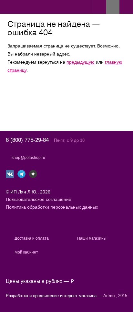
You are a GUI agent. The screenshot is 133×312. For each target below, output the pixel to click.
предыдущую (80, 62)
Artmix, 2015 (115, 295)
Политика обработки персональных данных (52, 207)
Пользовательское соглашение (38, 199)
